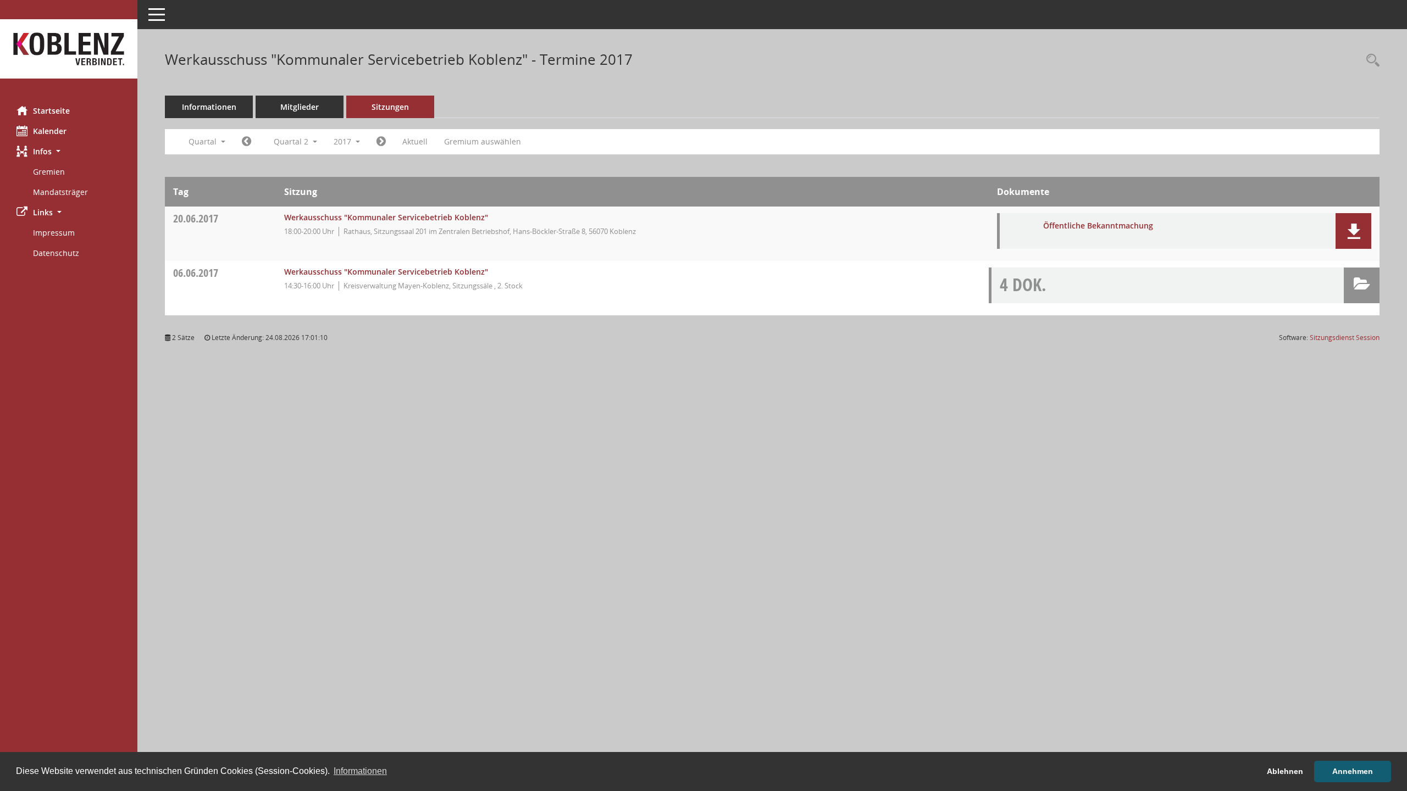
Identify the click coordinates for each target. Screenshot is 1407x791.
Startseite (51, 110)
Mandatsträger (60, 192)
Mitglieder (299, 107)
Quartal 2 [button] (292, 141)
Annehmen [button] (1352, 771)
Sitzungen (390, 107)
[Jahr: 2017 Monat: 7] (381, 142)
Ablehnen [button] (1285, 771)
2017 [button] (343, 141)
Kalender (50, 131)
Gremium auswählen (482, 141)
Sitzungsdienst (1345, 337)
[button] (68, 151)
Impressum (54, 232)
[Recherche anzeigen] (1370, 61)
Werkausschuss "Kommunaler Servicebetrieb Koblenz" (386, 217)
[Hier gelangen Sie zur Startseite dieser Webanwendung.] (68, 49)
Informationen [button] (360, 771)
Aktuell (415, 141)
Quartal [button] (204, 141)
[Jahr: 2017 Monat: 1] (246, 142)
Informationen (209, 107)
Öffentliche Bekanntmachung (1098, 225)
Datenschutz (56, 253)
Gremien (49, 171)
